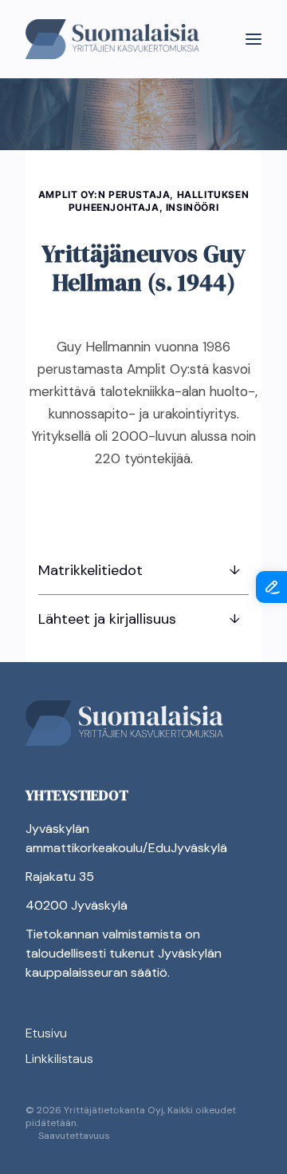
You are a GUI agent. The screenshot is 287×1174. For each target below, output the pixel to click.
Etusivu (46, 1033)
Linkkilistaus (59, 1058)
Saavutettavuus (74, 1135)
